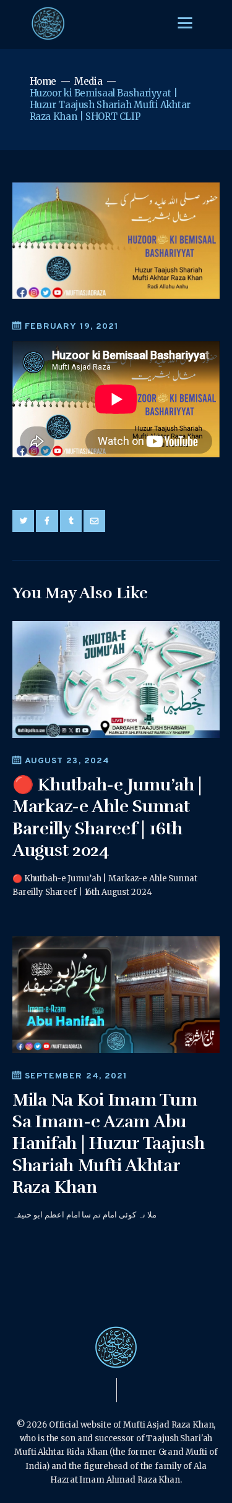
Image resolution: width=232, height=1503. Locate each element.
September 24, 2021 (76, 1076)
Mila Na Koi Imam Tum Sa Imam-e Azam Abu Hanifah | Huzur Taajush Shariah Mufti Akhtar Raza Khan (108, 1144)
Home (43, 81)
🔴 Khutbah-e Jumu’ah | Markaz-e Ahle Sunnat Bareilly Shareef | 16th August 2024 (107, 817)
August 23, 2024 (67, 761)
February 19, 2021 (72, 326)
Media (88, 81)
